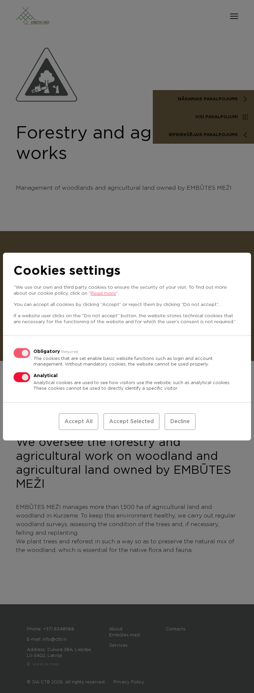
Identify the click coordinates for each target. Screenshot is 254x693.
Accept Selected (131, 421)
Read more (103, 293)
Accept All (78, 421)
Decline (180, 421)
